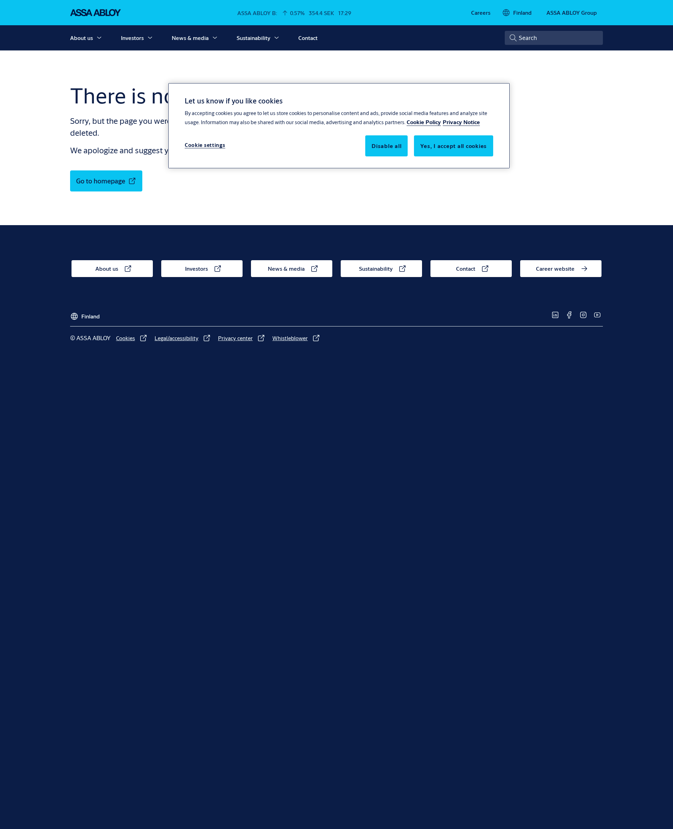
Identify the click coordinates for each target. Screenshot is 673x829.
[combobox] (554, 38)
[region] (339, 125)
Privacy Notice (461, 122)
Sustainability (253, 37)
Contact (308, 37)
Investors (132, 37)
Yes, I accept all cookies (453, 145)
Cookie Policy (424, 122)
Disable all (386, 145)
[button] (99, 37)
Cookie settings (205, 145)
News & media (190, 37)
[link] (480, 12)
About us (81, 37)
